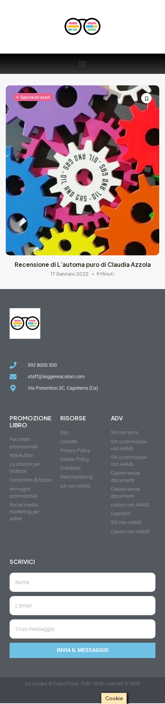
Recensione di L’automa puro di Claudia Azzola (83, 264)
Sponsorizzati (35, 97)
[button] (82, 63)
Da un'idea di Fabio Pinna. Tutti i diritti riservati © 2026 (82, 683)
